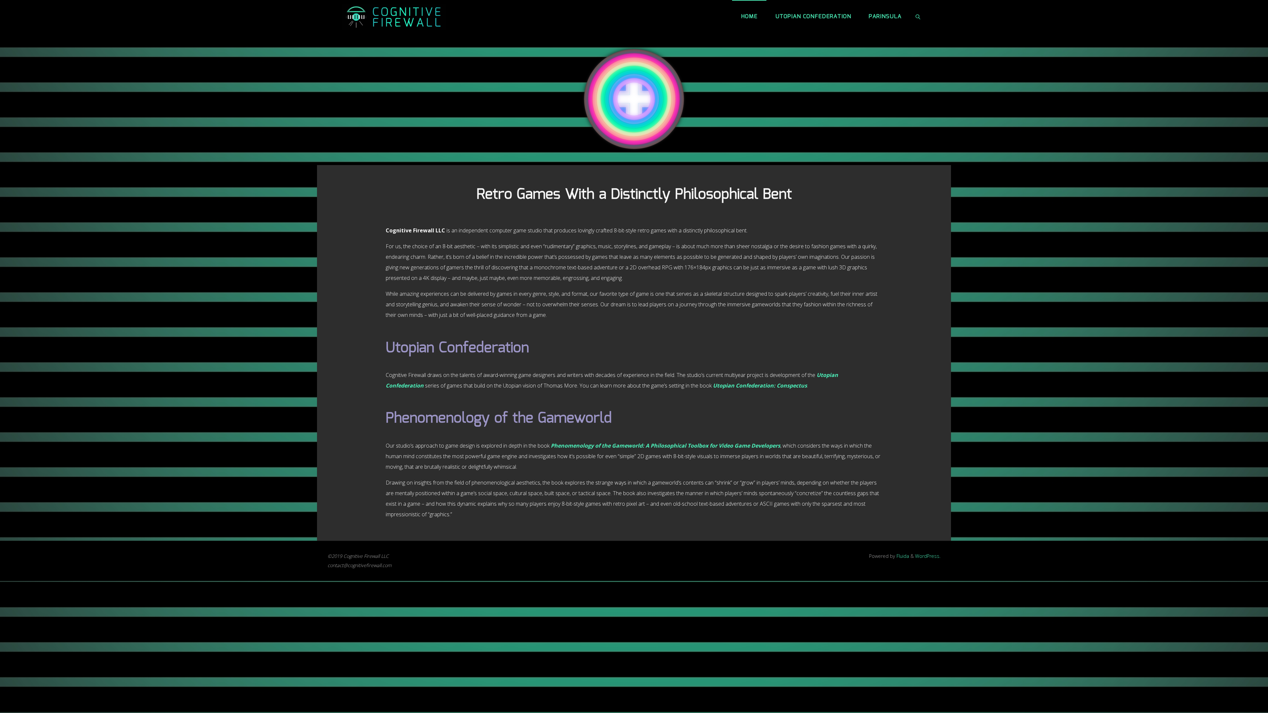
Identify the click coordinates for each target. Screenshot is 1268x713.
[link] (918, 16)
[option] (634, 99)
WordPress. (927, 556)
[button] (490, 99)
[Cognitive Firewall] (394, 16)
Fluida (902, 556)
